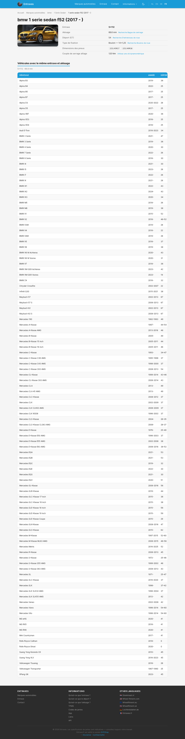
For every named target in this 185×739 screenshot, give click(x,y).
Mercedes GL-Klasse (28, 485)
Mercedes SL (25, 574)
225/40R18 (127, 48)
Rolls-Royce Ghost (27, 646)
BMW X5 (23, 241)
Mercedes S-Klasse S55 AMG (32, 563)
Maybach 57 (24, 297)
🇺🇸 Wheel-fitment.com (129, 699)
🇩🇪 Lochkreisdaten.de (129, 710)
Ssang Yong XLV (26, 657)
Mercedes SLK (25, 585)
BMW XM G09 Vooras (28, 275)
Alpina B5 (23, 91)
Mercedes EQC (26, 463)
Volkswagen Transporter (30, 669)
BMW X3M (24, 225)
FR (166, 4)
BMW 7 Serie (25, 152)
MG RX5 (23, 624)
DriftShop (105, 732)
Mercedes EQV (26, 480)
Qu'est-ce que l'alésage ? (79, 702)
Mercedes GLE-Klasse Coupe (32, 519)
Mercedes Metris (26, 546)
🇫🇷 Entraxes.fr (126, 713)
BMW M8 (23, 208)
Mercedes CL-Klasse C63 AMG (33, 380)
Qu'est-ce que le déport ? (80, 699)
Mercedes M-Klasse (28, 535)
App (70, 713)
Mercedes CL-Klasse (28, 374)
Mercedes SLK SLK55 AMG (31, 596)
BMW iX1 (23, 186)
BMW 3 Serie (25, 141)
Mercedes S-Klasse (27, 558)
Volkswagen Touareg (28, 663)
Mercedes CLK (25, 402)
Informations (129, 4)
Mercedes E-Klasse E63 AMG (32, 447)
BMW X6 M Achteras (28, 252)
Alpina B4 (23, 86)
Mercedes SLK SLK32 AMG (31, 591)
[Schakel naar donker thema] (143, 4)
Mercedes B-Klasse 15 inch (31, 341)
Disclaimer (87, 735)
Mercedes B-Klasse (27, 336)
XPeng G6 (23, 674)
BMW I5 (22, 169)
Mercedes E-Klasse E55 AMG (32, 441)
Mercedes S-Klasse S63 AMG (32, 569)
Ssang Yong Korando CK (30, 652)
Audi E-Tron (24, 130)
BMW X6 (23, 247)
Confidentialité (98, 735)
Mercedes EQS (26, 474)
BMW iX (22, 180)
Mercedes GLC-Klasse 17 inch (32, 496)
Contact (115, 4)
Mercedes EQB (26, 458)
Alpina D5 (23, 108)
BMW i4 (22, 164)
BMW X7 (23, 263)
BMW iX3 (23, 197)
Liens (71, 717)
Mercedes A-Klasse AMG (30, 330)
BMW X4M (24, 236)
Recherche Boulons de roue (139, 43)
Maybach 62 (24, 308)
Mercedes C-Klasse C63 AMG (32, 369)
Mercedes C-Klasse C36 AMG (32, 358)
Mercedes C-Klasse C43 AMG (32, 363)
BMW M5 (23, 202)
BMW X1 (23, 214)
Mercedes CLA (26, 386)
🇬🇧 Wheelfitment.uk (128, 706)
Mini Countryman (26, 635)
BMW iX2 (23, 191)
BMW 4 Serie (25, 147)
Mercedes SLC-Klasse (29, 580)
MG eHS (23, 619)
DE (161, 4)
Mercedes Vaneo (26, 602)
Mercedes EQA (26, 452)
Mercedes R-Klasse (27, 552)
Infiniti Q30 (24, 291)
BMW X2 (23, 219)
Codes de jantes (76, 710)
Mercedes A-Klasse (27, 325)
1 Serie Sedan (60, 13)
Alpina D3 (23, 103)
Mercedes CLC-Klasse (29, 397)
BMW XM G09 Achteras (29, 269)
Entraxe (103, 4)
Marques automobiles (85, 4)
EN (157, 4)
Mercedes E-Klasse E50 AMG (32, 435)
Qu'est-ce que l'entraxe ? (79, 695)
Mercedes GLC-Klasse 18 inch (32, 502)
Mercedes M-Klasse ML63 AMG (33, 541)
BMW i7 (22, 175)
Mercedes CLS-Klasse (29, 419)
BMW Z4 (23, 280)
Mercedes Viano (26, 607)
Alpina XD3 (24, 119)
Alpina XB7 (24, 114)
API (70, 720)
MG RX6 (23, 630)
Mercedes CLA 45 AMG (29, 391)
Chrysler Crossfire (27, 286)
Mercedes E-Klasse (27, 430)
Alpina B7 (23, 97)
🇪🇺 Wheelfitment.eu (128, 702)
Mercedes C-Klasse (28, 352)
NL (152, 4)
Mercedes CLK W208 (28, 413)
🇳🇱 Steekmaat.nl (127, 695)
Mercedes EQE (25, 469)
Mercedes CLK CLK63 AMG (31, 408)
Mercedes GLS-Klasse (29, 530)
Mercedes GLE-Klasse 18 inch (32, 508)
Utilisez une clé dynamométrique (130, 54)
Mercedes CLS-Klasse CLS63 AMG (34, 424)
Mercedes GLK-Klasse (29, 524)
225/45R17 (115, 48)
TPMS (71, 706)
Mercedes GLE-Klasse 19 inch (32, 513)
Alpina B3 (23, 80)
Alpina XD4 (24, 125)
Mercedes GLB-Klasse (29, 491)
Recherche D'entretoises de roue (126, 38)
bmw (49, 13)
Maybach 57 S (25, 302)
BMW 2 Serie (25, 136)
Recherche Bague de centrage (130, 32)
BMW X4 (23, 230)
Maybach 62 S (25, 313)
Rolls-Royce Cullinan (28, 641)
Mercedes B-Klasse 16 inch (31, 347)
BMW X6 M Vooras (27, 258)
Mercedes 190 (25, 319)
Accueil (20, 13)
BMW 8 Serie (25, 158)
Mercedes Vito (25, 613)
